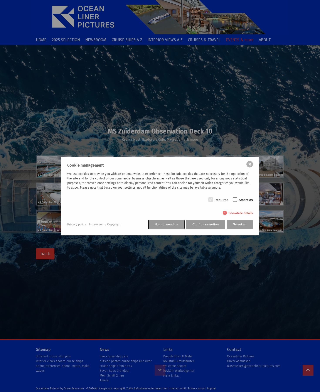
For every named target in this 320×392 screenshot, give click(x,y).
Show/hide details (241, 213)
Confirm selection (205, 224)
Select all (239, 224)
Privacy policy (76, 224)
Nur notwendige (166, 224)
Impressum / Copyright (104, 224)
